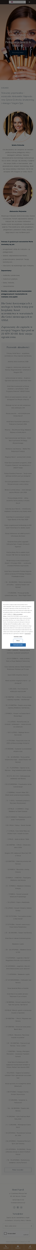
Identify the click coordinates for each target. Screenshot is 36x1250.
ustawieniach (28, 633)
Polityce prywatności (17, 614)
